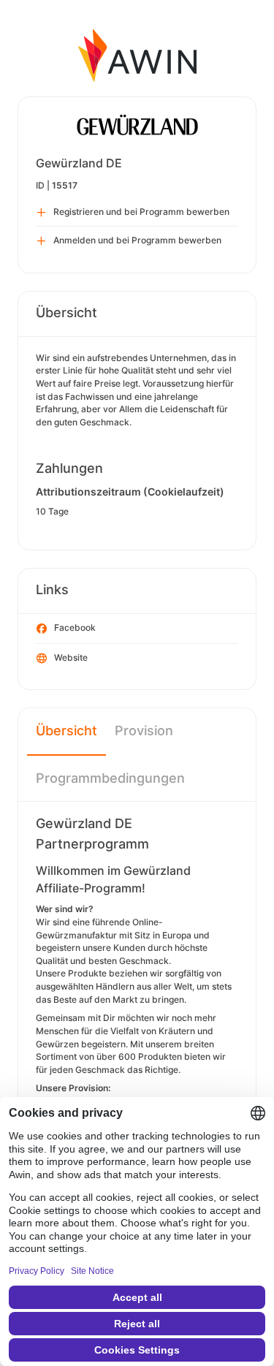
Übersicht (66, 730)
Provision (144, 730)
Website (71, 657)
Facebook (75, 627)
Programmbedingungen (110, 778)
